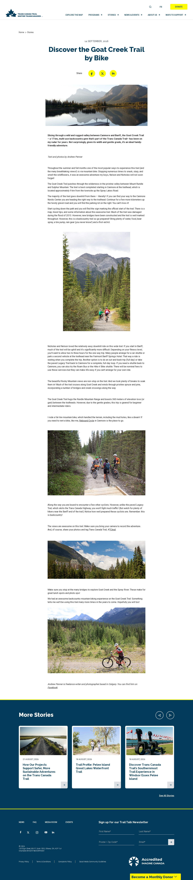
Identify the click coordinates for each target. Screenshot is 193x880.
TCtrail (112, 529)
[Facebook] (91, 73)
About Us (152, 15)
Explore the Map (74, 15)
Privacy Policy (24, 862)
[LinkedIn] (113, 73)
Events (69, 822)
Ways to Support (174, 15)
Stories (112, 15)
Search (150, 7)
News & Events (131, 15)
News (21, 822)
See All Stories (166, 795)
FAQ (34, 822)
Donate (179, 7)
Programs (93, 15)
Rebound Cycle (86, 420)
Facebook (52, 687)
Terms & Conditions (43, 862)
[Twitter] (102, 73)
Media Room (51, 822)
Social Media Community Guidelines (92, 862)
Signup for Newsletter (171, 842)
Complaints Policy (65, 862)
